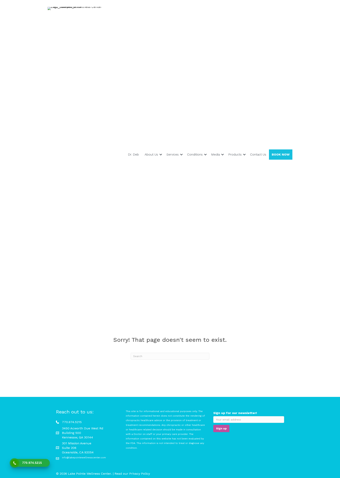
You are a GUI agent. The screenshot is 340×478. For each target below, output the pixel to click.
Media (215, 154)
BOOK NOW (281, 154)
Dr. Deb (133, 154)
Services (172, 154)
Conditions (195, 154)
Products (235, 154)
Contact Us (258, 154)
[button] (161, 154)
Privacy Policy (139, 473)
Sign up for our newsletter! (235, 413)
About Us (151, 154)
